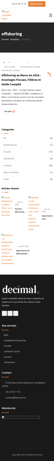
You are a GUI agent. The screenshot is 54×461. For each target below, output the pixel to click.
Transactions (9, 362)
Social (6, 179)
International (7, 70)
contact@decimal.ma (16, 397)
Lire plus (8, 111)
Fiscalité (36, 67)
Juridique (16, 70)
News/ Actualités (11, 172)
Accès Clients (37, 4)
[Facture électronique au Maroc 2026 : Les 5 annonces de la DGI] (7, 206)
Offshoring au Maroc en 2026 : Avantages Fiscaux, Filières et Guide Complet (21, 79)
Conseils (8, 357)
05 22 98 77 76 (19, 4)
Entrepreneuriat (26, 67)
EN (4, 138)
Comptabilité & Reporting (15, 340)
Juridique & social (11, 351)
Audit (6, 335)
